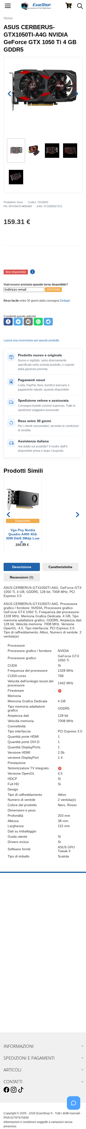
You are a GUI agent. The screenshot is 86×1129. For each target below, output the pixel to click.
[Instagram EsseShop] (13, 1090)
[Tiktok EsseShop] (21, 1090)
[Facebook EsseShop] (6, 1090)
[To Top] (75, 1118)
